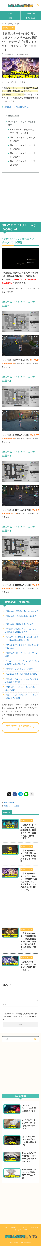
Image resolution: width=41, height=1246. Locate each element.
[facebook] (15, 794)
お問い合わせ (31, 18)
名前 (4, 1004)
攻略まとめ (31, 13)
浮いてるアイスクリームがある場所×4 (21, 123)
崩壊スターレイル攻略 (11, 806)
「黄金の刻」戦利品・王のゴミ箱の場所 (21, 611)
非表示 (15, 116)
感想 (10, 18)
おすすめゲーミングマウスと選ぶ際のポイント (29, 1108)
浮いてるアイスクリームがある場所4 (22, 163)
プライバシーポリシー (22, 1230)
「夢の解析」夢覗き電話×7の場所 (19, 624)
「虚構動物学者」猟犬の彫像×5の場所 (21, 674)
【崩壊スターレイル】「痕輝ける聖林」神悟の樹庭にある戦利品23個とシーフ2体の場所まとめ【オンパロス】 (28, 941)
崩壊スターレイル (10, 802)
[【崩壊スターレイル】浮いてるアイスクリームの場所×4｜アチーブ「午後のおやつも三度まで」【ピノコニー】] (20, 794)
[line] (26, 794)
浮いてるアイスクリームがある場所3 (22, 155)
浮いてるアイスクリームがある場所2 (22, 147)
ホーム (10, 13)
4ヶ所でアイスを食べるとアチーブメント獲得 (22, 131)
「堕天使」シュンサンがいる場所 (19, 669)
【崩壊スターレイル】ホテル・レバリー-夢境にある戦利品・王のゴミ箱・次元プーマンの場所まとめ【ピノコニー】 (28, 881)
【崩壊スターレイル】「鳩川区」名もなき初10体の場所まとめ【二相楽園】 (28, 855)
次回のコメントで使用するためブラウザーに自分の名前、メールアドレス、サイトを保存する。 (20, 1016)
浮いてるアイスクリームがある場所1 (22, 139)
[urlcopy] (32, 794)
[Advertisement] (20, 196)
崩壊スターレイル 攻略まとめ (16, 107)
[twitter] (9, 794)
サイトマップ (24, 1227)
